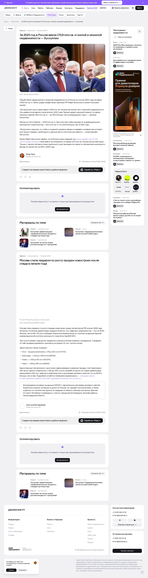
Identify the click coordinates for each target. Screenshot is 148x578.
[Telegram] (120, 520)
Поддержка (79, 8)
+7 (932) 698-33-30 (119, 512)
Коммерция (116, 154)
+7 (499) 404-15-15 (119, 538)
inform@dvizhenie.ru (120, 515)
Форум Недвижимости (95, 524)
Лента (26, 8)
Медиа (10, 528)
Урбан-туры (91, 535)
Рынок (84, 229)
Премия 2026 (92, 8)
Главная (11, 524)
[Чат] (133, 8)
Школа (90, 539)
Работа (40, 8)
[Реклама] (127, 101)
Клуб (89, 531)
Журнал (59, 8)
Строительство (42, 240)
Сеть (33, 8)
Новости (23, 30)
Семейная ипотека (43, 229)
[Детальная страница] (40, 232)
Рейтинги (49, 8)
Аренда (115, 211)
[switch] (122, 37)
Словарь (11, 535)
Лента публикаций (15, 531)
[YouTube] (135, 520)
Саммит (90, 528)
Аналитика (31, 30)
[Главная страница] (10, 8)
